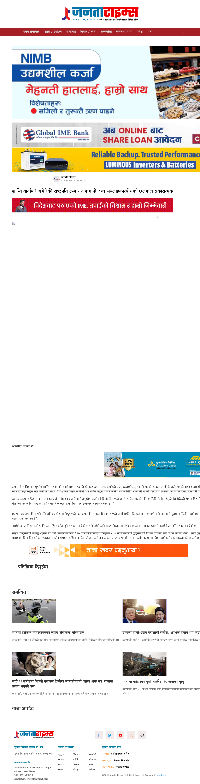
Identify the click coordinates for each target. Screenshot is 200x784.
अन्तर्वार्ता (106, 32)
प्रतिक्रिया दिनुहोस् (33, 567)
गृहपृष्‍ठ (61, 755)
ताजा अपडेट (23, 709)
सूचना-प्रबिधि (124, 32)
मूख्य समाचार (31, 32)
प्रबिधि (75, 760)
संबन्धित (19, 592)
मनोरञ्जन (92, 769)
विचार (75, 755)
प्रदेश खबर (93, 760)
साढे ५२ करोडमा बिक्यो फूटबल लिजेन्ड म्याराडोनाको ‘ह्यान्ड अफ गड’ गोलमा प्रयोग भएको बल (62, 684)
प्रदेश (140, 32)
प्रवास (91, 765)
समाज (60, 769)
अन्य (149, 32)
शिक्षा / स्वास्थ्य (52, 32)
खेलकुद (76, 769)
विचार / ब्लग (88, 32)
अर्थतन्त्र (76, 765)
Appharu (161, 775)
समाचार (71, 32)
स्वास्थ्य (61, 765)
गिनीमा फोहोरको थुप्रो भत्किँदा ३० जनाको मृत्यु (153, 682)
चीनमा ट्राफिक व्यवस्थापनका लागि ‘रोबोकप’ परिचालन (48, 633)
